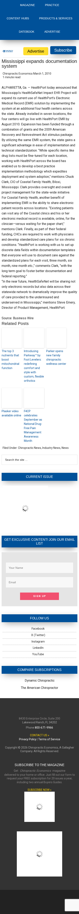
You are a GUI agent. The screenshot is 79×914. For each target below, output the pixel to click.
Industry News (51, 447)
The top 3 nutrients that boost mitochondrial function (10, 359)
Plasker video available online (11, 413)
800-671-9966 (44, 727)
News (65, 447)
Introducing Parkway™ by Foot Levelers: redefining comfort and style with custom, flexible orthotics (34, 365)
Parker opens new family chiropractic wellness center (56, 357)
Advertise (35, 51)
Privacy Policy (27, 739)
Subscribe (63, 50)
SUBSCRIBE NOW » (39, 789)
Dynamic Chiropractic (39, 680)
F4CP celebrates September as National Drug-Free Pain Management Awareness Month (33, 426)
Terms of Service (49, 739)
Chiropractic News (29, 447)
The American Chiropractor (39, 688)
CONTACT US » (39, 735)
